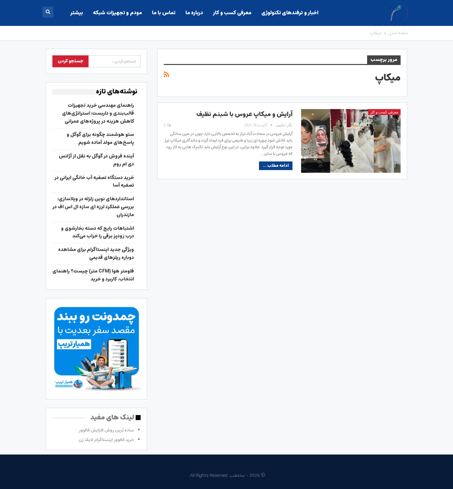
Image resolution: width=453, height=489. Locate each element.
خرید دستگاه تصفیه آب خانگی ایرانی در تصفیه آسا (94, 182)
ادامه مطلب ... (276, 165)
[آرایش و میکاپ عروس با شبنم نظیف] (351, 141)
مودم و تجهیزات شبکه (117, 12)
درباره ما (194, 12)
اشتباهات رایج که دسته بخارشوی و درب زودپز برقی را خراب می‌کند (97, 232)
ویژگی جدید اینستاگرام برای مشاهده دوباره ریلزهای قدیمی (96, 254)
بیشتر (76, 12)
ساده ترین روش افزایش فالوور (106, 430)
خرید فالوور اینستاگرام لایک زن (106, 440)
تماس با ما (163, 12)
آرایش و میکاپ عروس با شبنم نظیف (244, 114)
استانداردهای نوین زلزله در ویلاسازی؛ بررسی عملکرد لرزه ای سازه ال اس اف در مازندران (93, 207)
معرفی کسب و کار (232, 12)
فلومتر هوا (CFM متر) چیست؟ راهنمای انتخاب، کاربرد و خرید (93, 275)
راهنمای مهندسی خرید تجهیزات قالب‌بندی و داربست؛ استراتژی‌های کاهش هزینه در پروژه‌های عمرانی (98, 113)
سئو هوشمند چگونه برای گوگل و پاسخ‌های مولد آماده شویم (100, 139)
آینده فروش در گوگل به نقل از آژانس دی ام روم (96, 160)
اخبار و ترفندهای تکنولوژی (289, 12)
